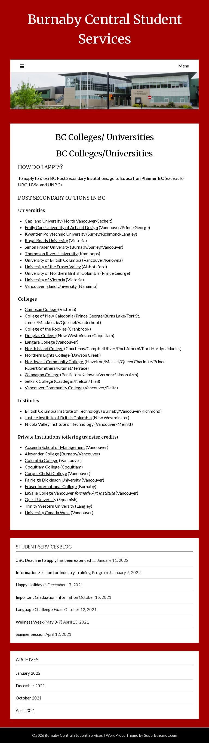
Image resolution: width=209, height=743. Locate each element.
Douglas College (40, 335)
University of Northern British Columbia (62, 273)
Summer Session (30, 634)
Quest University (40, 499)
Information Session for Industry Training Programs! (63, 572)
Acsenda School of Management (55, 447)
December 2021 (30, 685)
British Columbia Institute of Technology (62, 411)
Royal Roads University (46, 240)
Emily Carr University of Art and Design (61, 227)
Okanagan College (42, 374)
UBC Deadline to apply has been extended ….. (56, 560)
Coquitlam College (42, 466)
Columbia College (41, 460)
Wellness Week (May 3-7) (39, 621)
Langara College (40, 341)
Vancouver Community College (53, 387)
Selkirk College (39, 381)
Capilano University (43, 220)
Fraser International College (51, 486)
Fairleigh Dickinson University (53, 479)
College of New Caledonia (49, 315)
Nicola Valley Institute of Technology (59, 424)
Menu (183, 65)
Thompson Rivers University (51, 253)
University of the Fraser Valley (53, 266)
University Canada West (47, 512)
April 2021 (25, 710)
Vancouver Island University (51, 286)
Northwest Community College (54, 361)
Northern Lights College (47, 354)
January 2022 (28, 673)
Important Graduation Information (47, 597)
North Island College (44, 348)
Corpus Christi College (46, 473)
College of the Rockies (46, 328)
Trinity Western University (49, 505)
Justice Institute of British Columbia (58, 417)
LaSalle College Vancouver (49, 492)
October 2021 (29, 697)
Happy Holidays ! (31, 584)
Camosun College (41, 309)
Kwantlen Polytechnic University (55, 233)
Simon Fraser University (47, 246)
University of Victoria (45, 279)
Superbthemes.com (160, 735)
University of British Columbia (53, 260)
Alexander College (42, 453)
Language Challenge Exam (39, 609)
